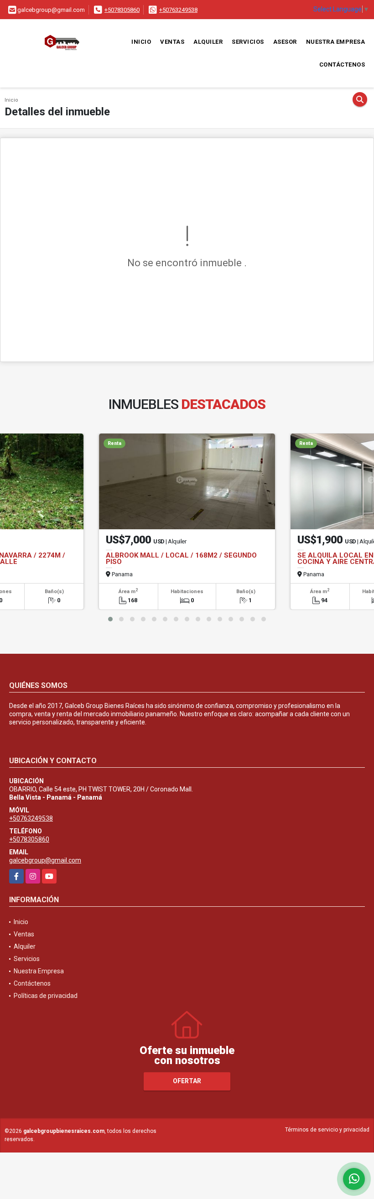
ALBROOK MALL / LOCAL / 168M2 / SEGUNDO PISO (181, 558)
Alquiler (208, 41)
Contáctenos (342, 64)
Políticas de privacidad (46, 995)
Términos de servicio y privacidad (327, 1130)
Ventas (172, 41)
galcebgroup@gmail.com (45, 860)
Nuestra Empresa (335, 41)
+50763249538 (178, 9)
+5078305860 (122, 9)
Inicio (141, 41)
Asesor (285, 41)
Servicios (248, 41)
